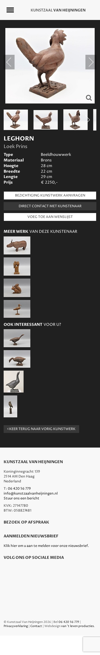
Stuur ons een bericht (21, 498)
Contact (36, 626)
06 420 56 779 (19, 488)
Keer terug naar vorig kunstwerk (41, 429)
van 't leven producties (77, 626)
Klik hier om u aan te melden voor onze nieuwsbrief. (46, 545)
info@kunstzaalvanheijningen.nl (31, 493)
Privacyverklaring (16, 626)
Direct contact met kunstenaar (50, 206)
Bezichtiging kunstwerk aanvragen (50, 195)
